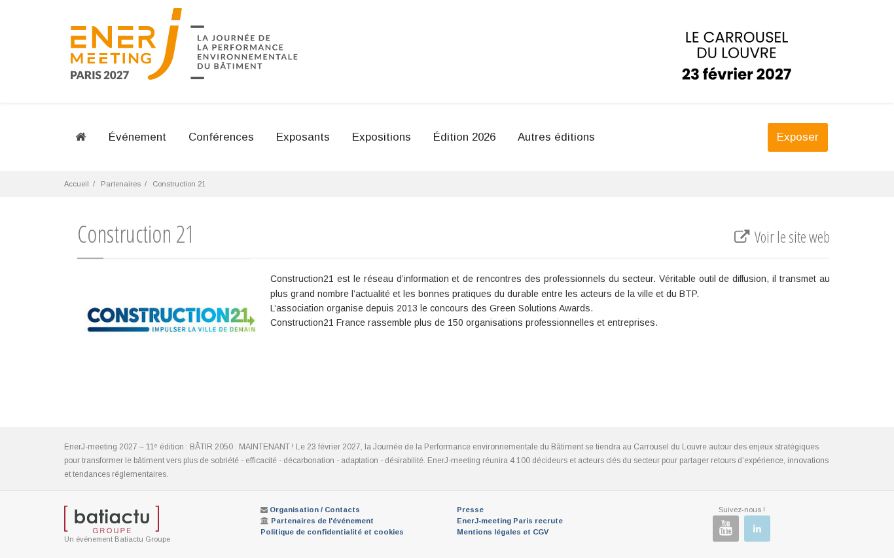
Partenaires (121, 184)
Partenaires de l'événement (322, 521)
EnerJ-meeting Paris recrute (510, 521)
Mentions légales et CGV (502, 532)
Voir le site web (791, 236)
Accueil (76, 184)
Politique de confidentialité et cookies (332, 532)
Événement (137, 137)
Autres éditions (556, 137)
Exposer (798, 137)
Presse (470, 510)
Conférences (221, 137)
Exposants (303, 137)
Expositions (381, 137)
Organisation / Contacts (315, 510)
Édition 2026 (464, 137)
